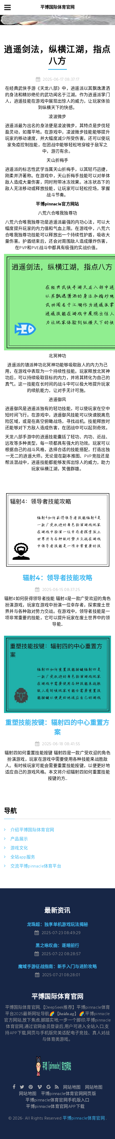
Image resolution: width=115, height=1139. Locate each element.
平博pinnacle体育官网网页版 (68, 1094)
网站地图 (71, 1087)
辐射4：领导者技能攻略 (58, 578)
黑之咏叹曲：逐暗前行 (57, 945)
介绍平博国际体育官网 (32, 830)
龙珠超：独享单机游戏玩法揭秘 (57, 924)
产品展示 (19, 839)
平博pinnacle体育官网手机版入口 (57, 1100)
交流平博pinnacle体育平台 (35, 866)
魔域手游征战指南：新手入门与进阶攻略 (57, 966)
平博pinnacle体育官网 (84, 1118)
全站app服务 (22, 857)
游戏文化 (19, 848)
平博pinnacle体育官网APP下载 (55, 1106)
